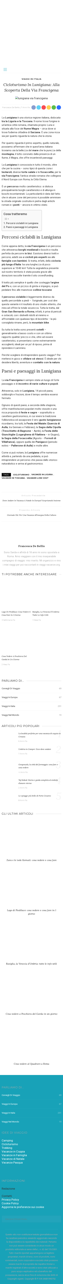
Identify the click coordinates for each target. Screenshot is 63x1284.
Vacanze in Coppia (13, 1151)
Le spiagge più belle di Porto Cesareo (34, 795)
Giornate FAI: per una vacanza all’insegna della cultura (31, 515)
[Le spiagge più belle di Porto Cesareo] (8, 799)
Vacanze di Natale (13, 1159)
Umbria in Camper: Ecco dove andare (34, 749)
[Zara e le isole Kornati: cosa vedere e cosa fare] (31, 840)
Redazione (8, 1188)
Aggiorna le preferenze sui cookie (23, 1207)
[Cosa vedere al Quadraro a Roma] (31, 1043)
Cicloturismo (21, 474)
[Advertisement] (31, 33)
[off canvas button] (5, 69)
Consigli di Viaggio (31, 688)
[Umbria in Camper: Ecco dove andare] (8, 752)
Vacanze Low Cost (38, 478)
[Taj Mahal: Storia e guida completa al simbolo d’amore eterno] (8, 783)
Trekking (7, 1148)
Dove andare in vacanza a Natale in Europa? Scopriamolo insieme (32, 500)
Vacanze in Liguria (42, 474)
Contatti (7, 1196)
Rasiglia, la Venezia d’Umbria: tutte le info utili (31, 963)
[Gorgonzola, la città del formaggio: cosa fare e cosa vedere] (8, 768)
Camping (7, 1140)
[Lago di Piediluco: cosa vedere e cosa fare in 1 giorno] (16, 594)
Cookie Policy (10, 1203)
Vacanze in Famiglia (14, 1155)
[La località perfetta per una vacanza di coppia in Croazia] (8, 736)
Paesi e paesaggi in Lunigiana (22, 227)
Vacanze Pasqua (12, 1162)
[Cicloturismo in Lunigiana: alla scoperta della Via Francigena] (31, 98)
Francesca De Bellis (10, 107)
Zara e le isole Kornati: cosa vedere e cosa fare (32, 860)
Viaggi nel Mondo (31, 715)
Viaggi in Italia (31, 79)
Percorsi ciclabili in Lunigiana (22, 223)
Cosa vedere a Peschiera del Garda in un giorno (31, 1013)
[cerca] (58, 69)
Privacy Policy (10, 1199)
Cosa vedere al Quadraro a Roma (31, 1063)
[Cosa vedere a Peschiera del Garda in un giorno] (16, 639)
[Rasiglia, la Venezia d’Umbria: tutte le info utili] (46, 594)
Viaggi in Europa (31, 697)
